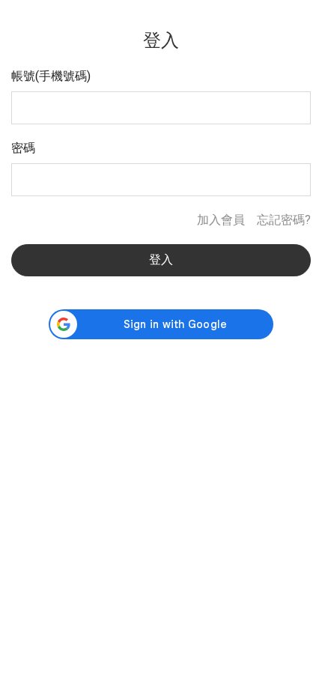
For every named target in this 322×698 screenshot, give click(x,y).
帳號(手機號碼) (51, 76)
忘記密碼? (284, 220)
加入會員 (221, 220)
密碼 (23, 148)
